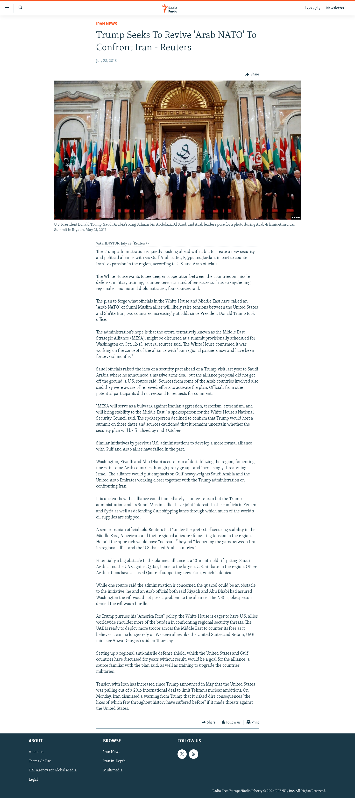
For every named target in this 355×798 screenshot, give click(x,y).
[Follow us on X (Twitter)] (182, 754)
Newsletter (335, 8)
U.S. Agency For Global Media (53, 771)
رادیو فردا (312, 8)
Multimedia (113, 771)
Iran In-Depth (114, 761)
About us (36, 752)
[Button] (252, 74)
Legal (33, 780)
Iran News (106, 24)
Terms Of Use (40, 761)
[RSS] (193, 754)
